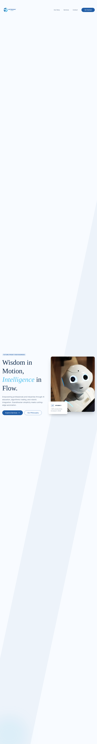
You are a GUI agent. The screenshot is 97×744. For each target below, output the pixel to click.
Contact (75, 10)
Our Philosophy (33, 413)
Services (66, 10)
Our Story (57, 10)
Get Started (88, 10)
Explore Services (11, 413)
